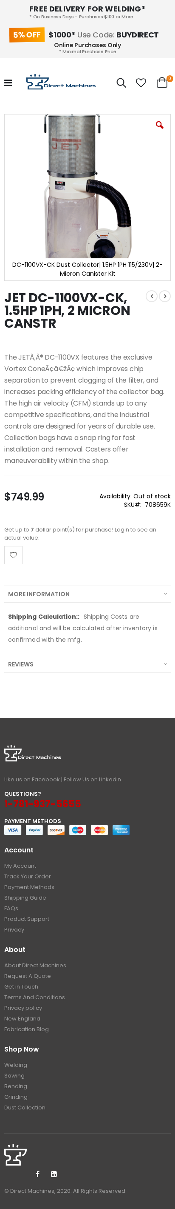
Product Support (26, 919)
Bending (15, 1086)
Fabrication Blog (26, 1029)
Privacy (14, 930)
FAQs (11, 908)
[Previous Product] (152, 296)
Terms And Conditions (34, 997)
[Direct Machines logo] (62, 83)
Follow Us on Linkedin (92, 779)
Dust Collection (24, 1107)
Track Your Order (27, 876)
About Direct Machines (35, 965)
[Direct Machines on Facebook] (37, 1174)
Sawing (14, 1076)
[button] (141, 83)
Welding (15, 1065)
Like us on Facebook (32, 779)
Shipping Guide (25, 898)
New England (22, 1019)
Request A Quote (27, 976)
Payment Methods (29, 887)
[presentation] (87, 594)
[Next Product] (165, 296)
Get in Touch (21, 987)
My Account (20, 866)
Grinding (16, 1097)
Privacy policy (23, 1008)
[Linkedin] (54, 1174)
